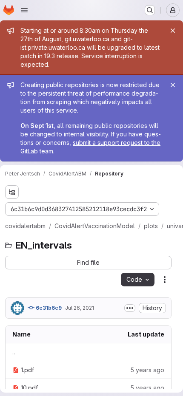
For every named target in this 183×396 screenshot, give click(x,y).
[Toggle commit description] (129, 308)
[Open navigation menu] (24, 10)
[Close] (173, 30)
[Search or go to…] (150, 10)
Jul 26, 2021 (79, 308)
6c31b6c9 (48, 308)
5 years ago (147, 369)
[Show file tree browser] (12, 192)
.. (13, 352)
